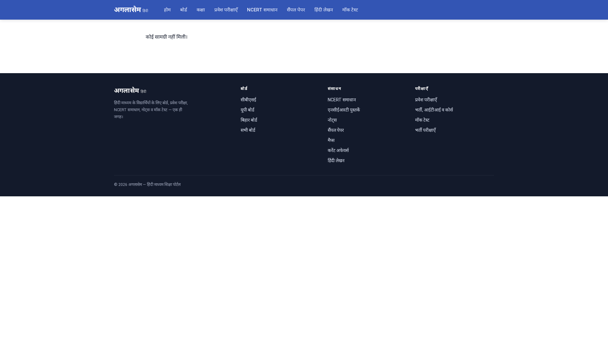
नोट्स (332, 120)
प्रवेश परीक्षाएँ (226, 10)
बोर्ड (183, 10)
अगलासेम (131, 10)
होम (167, 10)
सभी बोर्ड (248, 130)
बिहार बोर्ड (249, 120)
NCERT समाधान (262, 10)
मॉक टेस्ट (350, 10)
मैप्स (331, 140)
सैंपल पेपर (296, 10)
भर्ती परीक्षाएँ (425, 130)
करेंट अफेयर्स (338, 150)
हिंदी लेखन (323, 10)
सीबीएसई (248, 99)
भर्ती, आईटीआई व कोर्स (434, 109)
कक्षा (201, 10)
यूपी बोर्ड (247, 109)
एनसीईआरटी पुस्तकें (344, 109)
